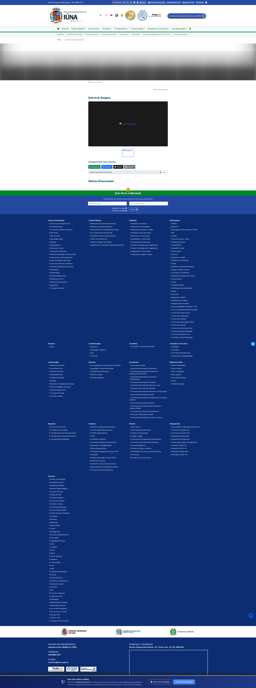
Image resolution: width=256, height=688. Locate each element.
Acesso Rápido (77, 28)
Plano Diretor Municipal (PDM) (61, 257)
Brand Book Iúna (56, 227)
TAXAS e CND (55, 618)
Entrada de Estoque (179, 378)
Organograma (55, 245)
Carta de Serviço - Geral (180, 239)
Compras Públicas (56, 498)
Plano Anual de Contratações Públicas (104, 467)
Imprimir (130, 167)
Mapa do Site (189, 2)
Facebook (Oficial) (56, 371)
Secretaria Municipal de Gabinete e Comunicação (149, 391)
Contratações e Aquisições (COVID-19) (186, 427)
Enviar (133, 209)
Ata (173, 233)
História (65, 28)
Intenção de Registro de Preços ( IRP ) (156, 34)
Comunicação (137, 28)
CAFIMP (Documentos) (98, 433)
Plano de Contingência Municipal (62, 384)
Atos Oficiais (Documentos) (141, 430)
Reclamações (55, 273)
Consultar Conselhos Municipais (143, 346)
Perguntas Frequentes (58, 251)
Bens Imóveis (177, 368)
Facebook (107, 167)
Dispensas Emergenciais (181, 439)
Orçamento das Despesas (140, 242)
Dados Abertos (174, 2)
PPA (51, 590)
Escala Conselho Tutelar (180, 270)
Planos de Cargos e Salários (141, 448)
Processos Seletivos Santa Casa (61, 267)
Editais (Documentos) (98, 448)
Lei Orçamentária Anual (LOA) (101, 233)
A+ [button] (124, 2)
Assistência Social (56, 482)
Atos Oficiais (135, 427)
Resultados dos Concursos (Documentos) (146, 451)
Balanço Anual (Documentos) (101, 227)
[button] (134, 2)
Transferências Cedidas (59, 430)
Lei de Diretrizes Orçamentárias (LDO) (104, 230)
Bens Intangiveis (178, 371)
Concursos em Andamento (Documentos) (146, 439)
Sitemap (200, 2)
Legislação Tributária (98, 350)
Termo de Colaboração (180, 316)
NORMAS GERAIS (178, 285)
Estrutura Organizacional (59, 535)
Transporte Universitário (59, 621)
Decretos (94, 347)
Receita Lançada (96, 374)
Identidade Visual (56, 239)
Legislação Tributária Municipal (101, 368)
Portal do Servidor (57, 584)
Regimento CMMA (178, 297)
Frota (174, 381)
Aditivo (174, 224)
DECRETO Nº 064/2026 (180, 260)
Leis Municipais (178, 28)
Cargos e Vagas (136, 436)
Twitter (119, 167)
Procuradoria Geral (138, 365)
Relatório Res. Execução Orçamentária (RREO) (107, 245)
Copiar (163, 172)
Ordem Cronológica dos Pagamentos (144, 245)
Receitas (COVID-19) (179, 445)
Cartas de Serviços (178, 242)
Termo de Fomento (179, 325)
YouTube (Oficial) (56, 396)
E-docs (52, 528)
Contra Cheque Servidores (60, 513)
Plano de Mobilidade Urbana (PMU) (63, 254)
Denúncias (54, 233)
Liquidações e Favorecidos (140, 239)
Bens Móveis (176, 374)
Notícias (53, 242)
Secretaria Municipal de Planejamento (145, 411)
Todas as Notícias (96, 82)
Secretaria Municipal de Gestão (142, 394)
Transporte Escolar (180, 34)
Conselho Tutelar (178, 248)
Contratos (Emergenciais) (181, 353)
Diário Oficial (55, 525)
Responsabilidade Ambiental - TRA (184, 307)
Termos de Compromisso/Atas (101, 470)
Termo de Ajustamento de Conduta (184, 310)
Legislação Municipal (57, 541)
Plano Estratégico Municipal (60, 260)
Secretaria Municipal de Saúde (142, 414)
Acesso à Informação (74, 34)
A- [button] (127, 2)
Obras (52, 553)
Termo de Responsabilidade (182, 331)
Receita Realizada (96, 378)
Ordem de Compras (97, 461)
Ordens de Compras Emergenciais (184, 442)
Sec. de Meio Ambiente (58, 608)
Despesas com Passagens (140, 227)
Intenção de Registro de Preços (183, 276)
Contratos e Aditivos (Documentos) (103, 442)
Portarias (94, 356)
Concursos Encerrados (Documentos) (144, 442)
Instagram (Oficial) (57, 378)
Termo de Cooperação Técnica (183, 322)
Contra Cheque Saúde (58, 510)
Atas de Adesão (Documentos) (101, 430)
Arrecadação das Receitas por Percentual (105, 365)
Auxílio (174, 236)
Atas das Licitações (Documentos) (102, 427)
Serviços (106, 28)
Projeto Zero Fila (56, 596)
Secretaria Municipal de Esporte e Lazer (145, 385)
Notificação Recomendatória (182, 288)
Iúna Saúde (54, 538)
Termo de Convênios (58, 427)
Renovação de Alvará (57, 605)
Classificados (176, 245)
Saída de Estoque (178, 384)
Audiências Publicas (57, 365)
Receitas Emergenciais (180, 451)
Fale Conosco (55, 236)
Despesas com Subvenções (141, 233)
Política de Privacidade (131, 682)
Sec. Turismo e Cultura (58, 612)
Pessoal (53, 575)
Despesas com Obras (139, 224)
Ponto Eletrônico (56, 578)
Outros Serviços (56, 556)
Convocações (176, 251)
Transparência (120, 28)
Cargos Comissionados (139, 433)
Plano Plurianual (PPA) (98, 239)
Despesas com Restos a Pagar (142, 230)
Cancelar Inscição (118, 211)
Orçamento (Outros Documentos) (102, 236)
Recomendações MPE (58, 276)
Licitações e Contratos (157, 28)
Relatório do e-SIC (57, 279)
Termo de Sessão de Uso (181, 334)
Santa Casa (123, 34)
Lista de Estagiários (138, 445)
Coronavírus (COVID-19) (180, 433)
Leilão (174, 282)
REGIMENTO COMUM (180, 300)
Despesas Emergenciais (180, 436)
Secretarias (93, 28)
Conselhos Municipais (58, 507)
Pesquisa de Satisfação (58, 572)
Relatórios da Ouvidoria (58, 282)
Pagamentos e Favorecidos (141, 251)
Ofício (174, 291)
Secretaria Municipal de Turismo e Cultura (146, 417)
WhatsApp (95, 167)
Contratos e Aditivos (98, 439)
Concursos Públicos (92, 34)
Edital (174, 263)
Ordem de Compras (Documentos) (103, 464)
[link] (137, 2)
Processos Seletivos (109, 34)
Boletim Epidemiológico (58, 488)
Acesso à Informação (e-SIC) (60, 224)
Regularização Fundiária (180, 303)
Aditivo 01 (175, 227)
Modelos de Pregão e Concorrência (103, 458)
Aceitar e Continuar (185, 682)
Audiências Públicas (57, 485)
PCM (52, 565)
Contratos (175, 350)
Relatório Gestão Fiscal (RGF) (101, 242)
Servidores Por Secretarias (141, 458)
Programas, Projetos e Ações (141, 254)
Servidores (135, 455)
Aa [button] (131, 2)
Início (59, 40)
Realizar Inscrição (118, 208)
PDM (52, 569)
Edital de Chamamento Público (183, 267)
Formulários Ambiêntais (180, 273)
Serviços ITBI (55, 615)
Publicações (135, 34)
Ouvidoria (60, 34)
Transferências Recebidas (59, 439)
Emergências (55, 532)
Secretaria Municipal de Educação (143, 382)
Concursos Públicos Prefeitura (61, 230)
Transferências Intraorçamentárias (63, 436)
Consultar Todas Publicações (182, 337)
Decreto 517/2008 (178, 257)
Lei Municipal (176, 279)
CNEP (92, 436)
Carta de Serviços (56, 492)
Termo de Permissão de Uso (182, 328)
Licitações (175, 347)
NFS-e (52, 550)
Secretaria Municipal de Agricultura (144, 368)
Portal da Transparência (59, 581)
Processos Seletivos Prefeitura (61, 263)
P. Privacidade (55, 562)
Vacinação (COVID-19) (179, 455)
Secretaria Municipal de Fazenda (143, 388)
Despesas (54, 522)
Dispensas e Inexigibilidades (182, 356)
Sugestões (54, 285)
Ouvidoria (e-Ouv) (56, 248)
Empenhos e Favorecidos (140, 236)
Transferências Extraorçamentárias (63, 433)
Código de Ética (55, 495)
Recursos (175, 294)
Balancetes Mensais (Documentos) (103, 224)
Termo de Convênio (179, 319)
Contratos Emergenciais (180, 430)
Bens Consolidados (179, 365)
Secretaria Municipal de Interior (142, 403)
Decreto (175, 254)
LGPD (52, 544)
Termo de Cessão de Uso (181, 313)
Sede (52, 347)
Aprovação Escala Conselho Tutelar (184, 230)
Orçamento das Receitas (99, 371)
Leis (92, 353)
